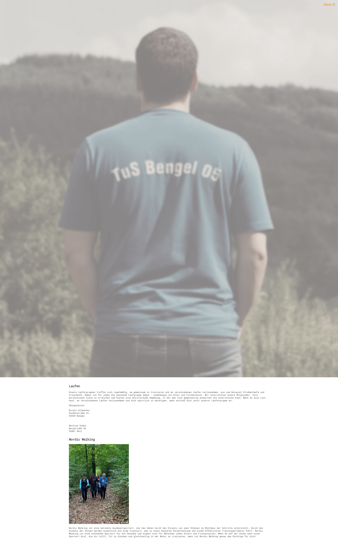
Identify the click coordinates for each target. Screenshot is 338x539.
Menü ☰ (329, 4)
